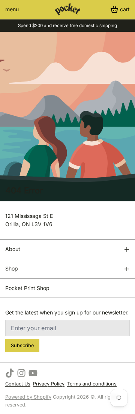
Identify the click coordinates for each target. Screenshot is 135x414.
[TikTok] (9, 373)
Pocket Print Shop (27, 288)
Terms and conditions (92, 384)
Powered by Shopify (28, 397)
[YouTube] (33, 373)
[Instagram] (21, 373)
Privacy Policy (48, 384)
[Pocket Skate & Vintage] (67, 9)
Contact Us (17, 384)
